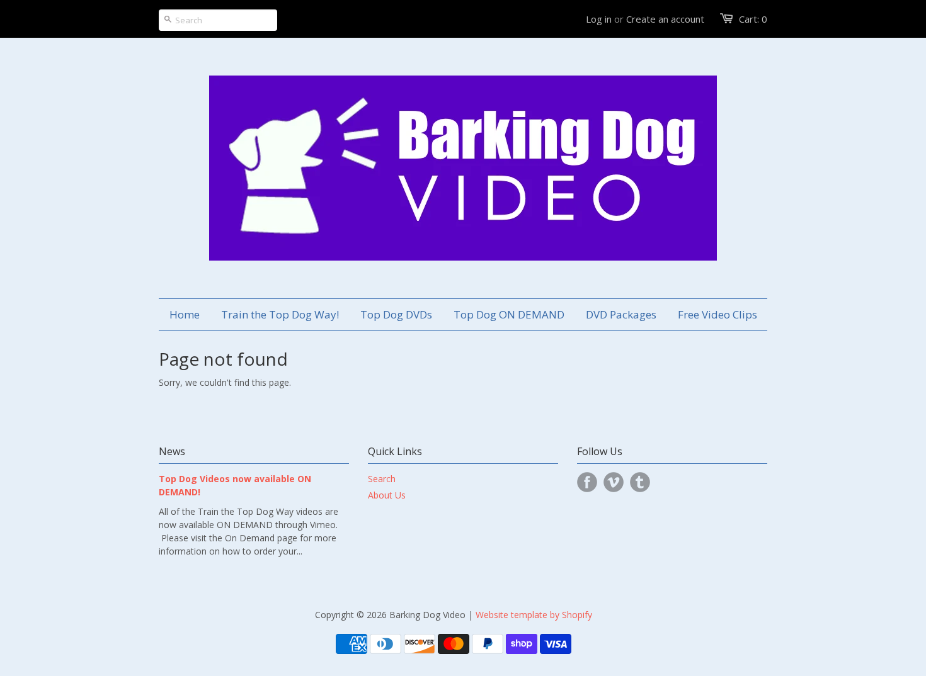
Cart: (753, 19)
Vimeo (613, 482)
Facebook (587, 482)
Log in (599, 19)
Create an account (665, 19)
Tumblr (640, 482)
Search (382, 479)
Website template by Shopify (534, 615)
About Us (387, 495)
